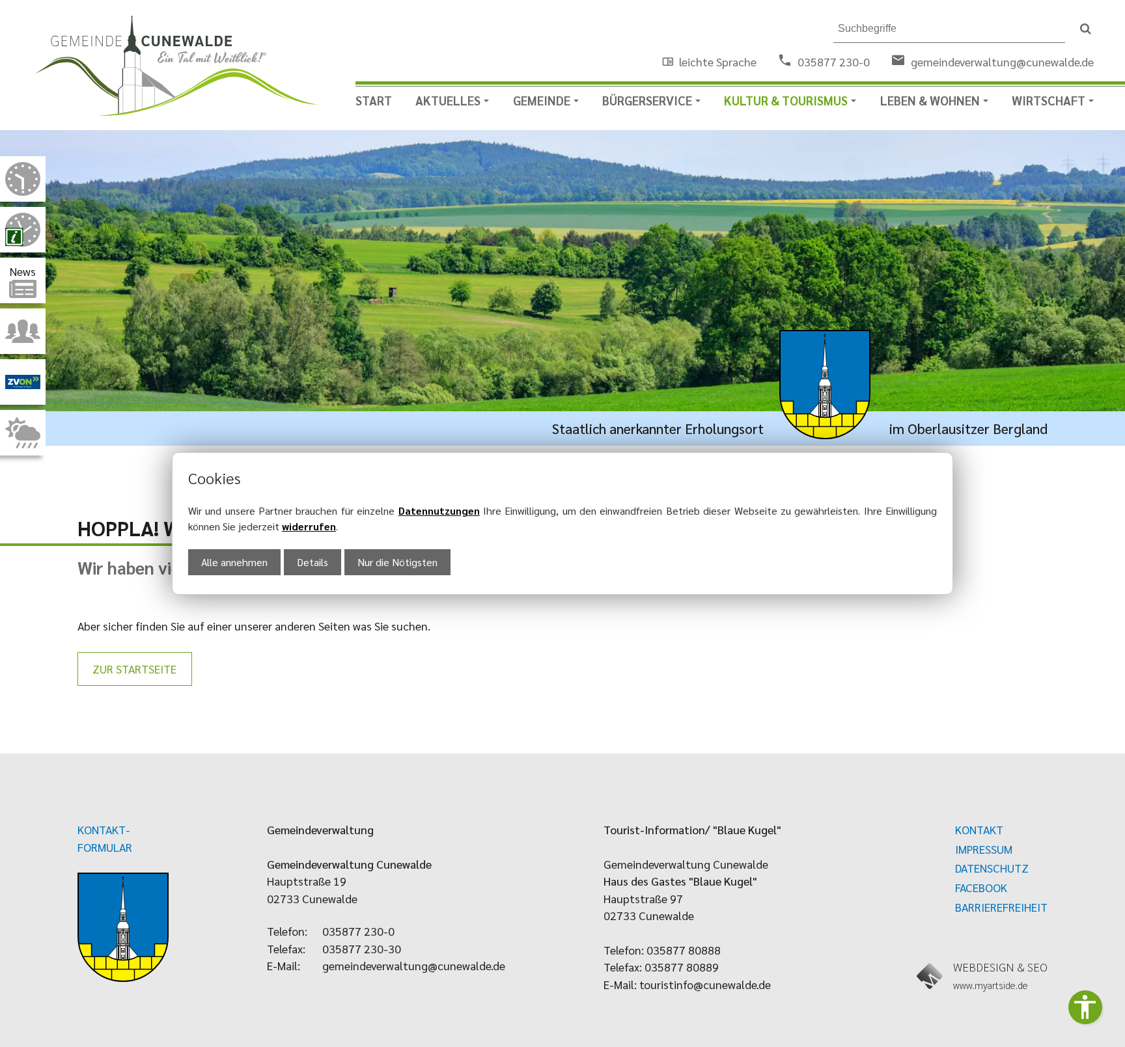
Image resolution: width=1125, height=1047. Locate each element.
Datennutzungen (439, 510)
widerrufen (309, 526)
